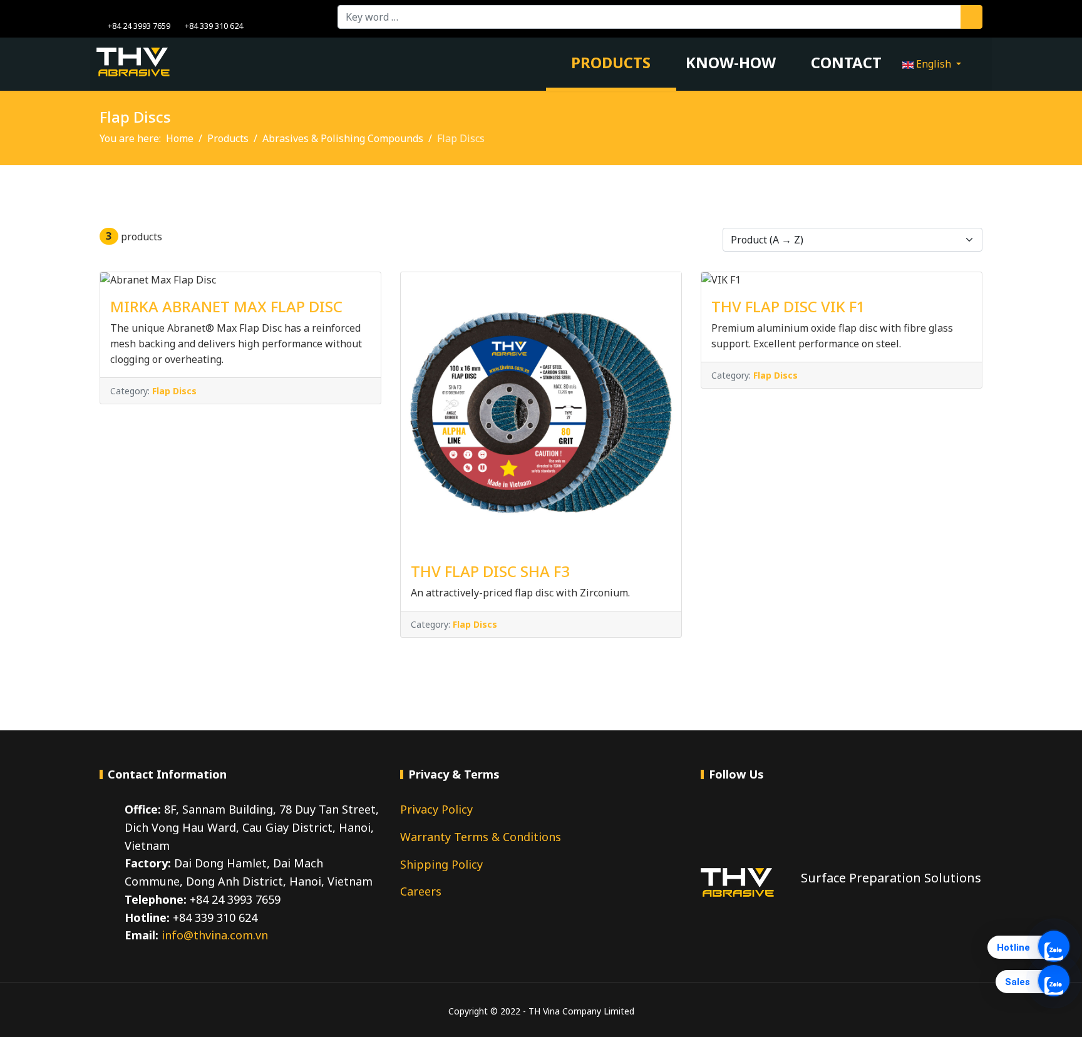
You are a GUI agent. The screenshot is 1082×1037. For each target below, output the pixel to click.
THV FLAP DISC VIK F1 (788, 306)
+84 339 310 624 (214, 26)
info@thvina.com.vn (215, 934)
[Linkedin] (141, 12)
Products (609, 62)
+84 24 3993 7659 (139, 26)
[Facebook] (103, 12)
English (934, 64)
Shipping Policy (441, 864)
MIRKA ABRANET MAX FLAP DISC (226, 306)
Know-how (731, 62)
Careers (420, 891)
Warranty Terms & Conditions (480, 836)
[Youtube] (122, 12)
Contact (846, 62)
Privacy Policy (436, 809)
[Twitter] (744, 821)
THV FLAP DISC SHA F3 (490, 571)
